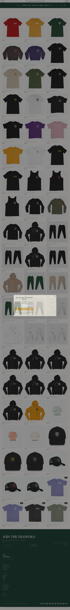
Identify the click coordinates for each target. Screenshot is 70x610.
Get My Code (24, 308)
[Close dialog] (55, 287)
